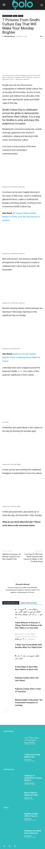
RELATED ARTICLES (11, 603)
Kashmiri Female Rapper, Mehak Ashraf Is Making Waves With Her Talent (21, 357)
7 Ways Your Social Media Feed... (32, 756)
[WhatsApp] (20, 41)
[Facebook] (4, 41)
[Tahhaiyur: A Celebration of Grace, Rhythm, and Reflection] (12, 782)
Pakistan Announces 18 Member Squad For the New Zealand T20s (11, 556)
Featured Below (13, 12)
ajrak (20, 371)
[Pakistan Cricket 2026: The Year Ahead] (8, 680)
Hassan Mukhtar (29, 742)
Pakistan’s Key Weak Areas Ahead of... (32, 832)
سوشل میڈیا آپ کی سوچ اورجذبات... (31, 738)
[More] (26, 41)
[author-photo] (22, 581)
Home (4, 12)
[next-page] (7, 711)
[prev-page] (3, 711)
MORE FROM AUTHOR (29, 603)
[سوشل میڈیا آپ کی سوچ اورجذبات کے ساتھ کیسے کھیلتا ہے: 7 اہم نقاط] (8, 636)
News (15, 16)
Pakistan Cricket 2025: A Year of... (31, 815)
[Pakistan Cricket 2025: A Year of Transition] (8, 692)
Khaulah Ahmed (9, 36)
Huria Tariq (27, 760)
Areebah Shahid (29, 783)
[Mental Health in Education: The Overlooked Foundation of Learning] (8, 703)
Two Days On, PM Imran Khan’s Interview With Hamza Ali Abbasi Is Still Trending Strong (33, 558)
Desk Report (28, 819)
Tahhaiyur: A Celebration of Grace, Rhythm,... (33, 778)
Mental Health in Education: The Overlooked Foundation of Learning (28, 702)
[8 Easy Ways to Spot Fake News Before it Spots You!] (8, 669)
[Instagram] (10, 846)
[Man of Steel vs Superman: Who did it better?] (12, 799)
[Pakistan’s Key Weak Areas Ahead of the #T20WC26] (12, 837)
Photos (20, 16)
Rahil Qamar (28, 798)
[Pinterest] (15, 41)
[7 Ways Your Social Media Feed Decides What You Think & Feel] (8, 647)
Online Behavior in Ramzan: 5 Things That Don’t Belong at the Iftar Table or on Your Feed (28, 625)
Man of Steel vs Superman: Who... (31, 794)
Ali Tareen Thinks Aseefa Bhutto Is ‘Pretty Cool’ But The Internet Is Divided (21, 217)
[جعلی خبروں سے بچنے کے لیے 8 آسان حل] (8, 658)
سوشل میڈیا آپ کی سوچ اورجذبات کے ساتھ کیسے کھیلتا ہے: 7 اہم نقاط (26, 636)
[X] (10, 41)
